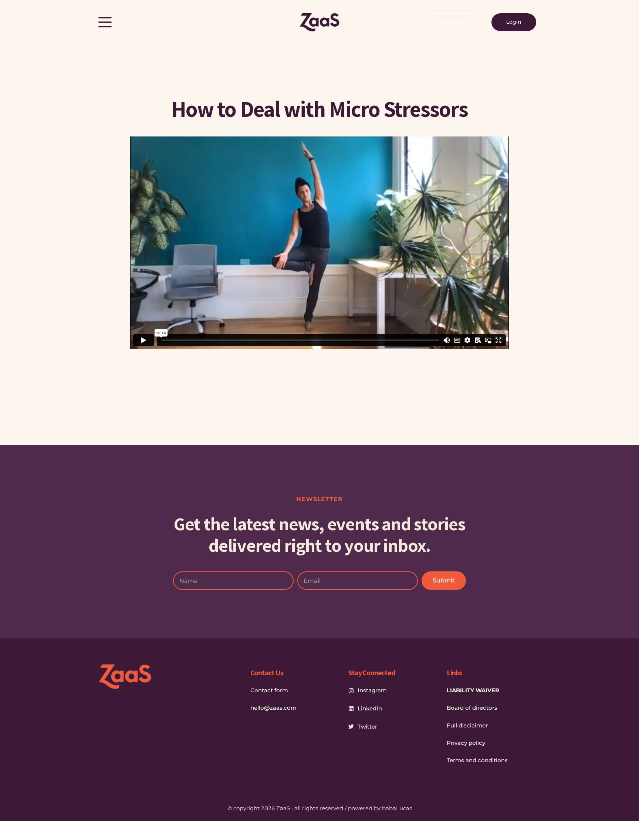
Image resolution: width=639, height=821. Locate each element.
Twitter (367, 726)
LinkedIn (370, 708)
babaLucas (397, 808)
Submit (444, 580)
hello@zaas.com (273, 707)
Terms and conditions (477, 760)
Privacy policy (466, 742)
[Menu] (105, 22)
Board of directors (472, 707)
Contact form (269, 690)
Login (513, 21)
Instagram (372, 690)
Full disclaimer (467, 725)
